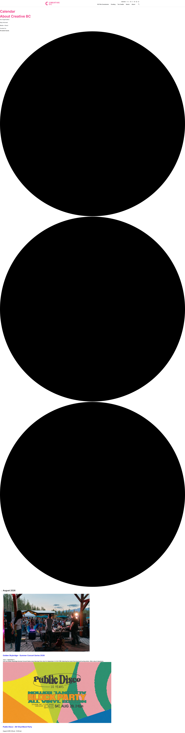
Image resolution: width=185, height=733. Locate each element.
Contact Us (3, 28)
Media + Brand (4, 25)
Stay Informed (4, 22)
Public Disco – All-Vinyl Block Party (17, 727)
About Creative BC (15, 16)
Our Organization (4, 19)
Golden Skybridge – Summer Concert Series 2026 (24, 655)
